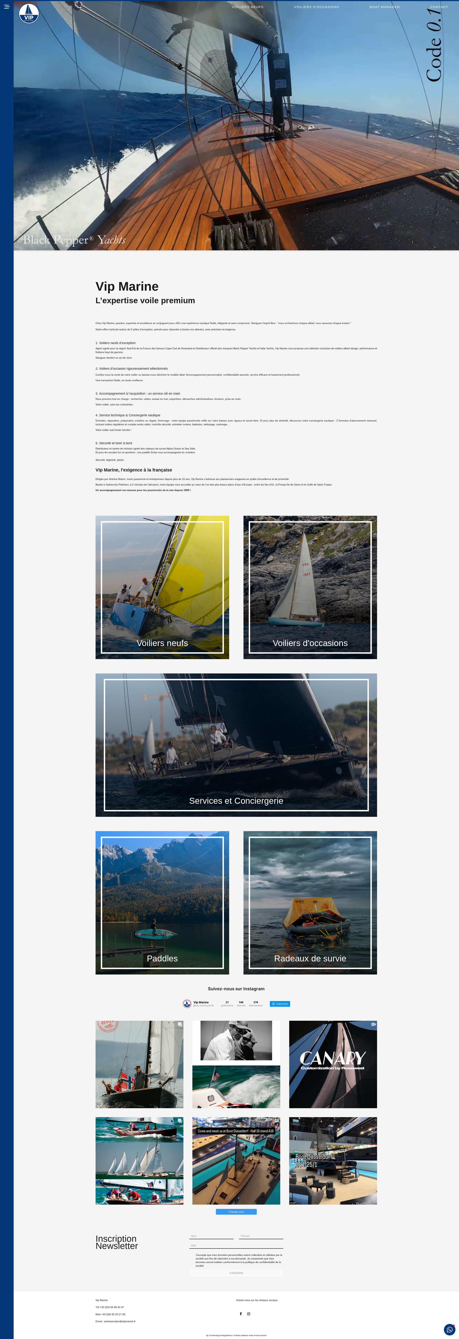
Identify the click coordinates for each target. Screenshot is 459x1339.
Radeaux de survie (310, 958)
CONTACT (439, 7)
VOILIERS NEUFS (248, 7)
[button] (449, 1329)
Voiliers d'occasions (310, 643)
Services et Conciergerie (236, 801)
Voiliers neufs (162, 643)
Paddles (162, 958)
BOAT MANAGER (385, 7)
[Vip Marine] (29, 13)
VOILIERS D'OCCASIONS (316, 7)
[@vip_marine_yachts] (187, 1003)
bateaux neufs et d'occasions (254, 1335)
